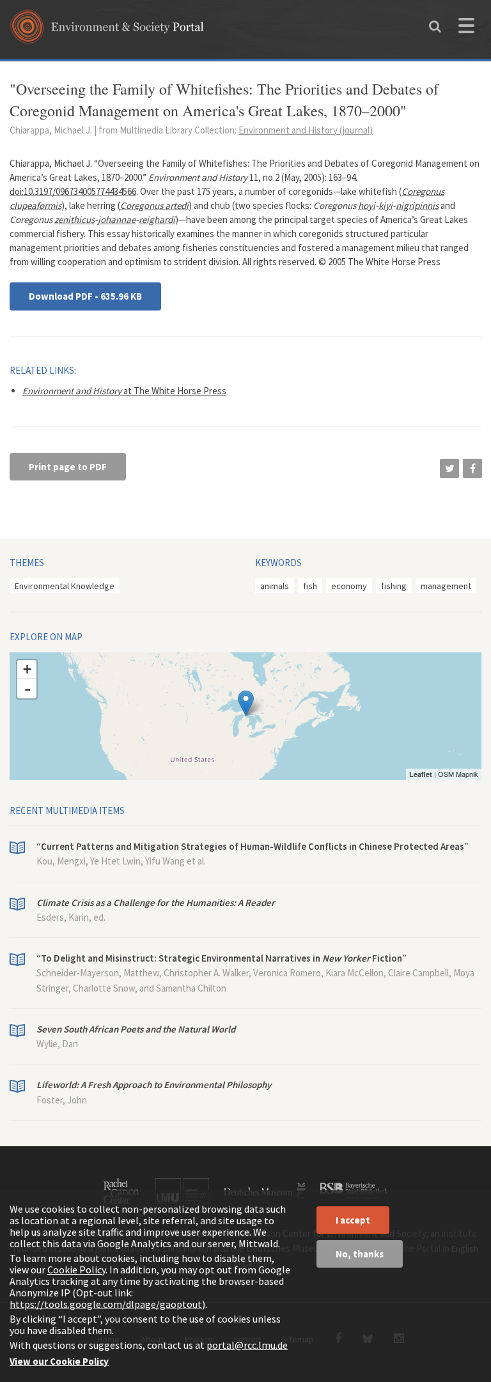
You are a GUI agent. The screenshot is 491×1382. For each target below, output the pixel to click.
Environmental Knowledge (64, 586)
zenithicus (74, 219)
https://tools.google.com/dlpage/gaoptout (106, 1304)
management (446, 586)
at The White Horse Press (124, 391)
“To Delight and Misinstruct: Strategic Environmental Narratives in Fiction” (221, 958)
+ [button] (27, 669)
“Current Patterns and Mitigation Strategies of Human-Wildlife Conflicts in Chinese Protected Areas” (252, 846)
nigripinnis (417, 205)
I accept (353, 1220)
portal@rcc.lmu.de (247, 1345)
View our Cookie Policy (59, 1361)
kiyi (385, 205)
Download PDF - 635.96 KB (85, 296)
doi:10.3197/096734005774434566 (73, 191)
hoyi (366, 205)
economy (349, 586)
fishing (394, 586)
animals (274, 586)
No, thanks (360, 1254)
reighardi (157, 219)
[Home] (107, 31)
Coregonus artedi (154, 205)
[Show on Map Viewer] (246, 703)
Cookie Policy (76, 1269)
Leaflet (420, 774)
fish (310, 586)
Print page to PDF (68, 467)
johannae (117, 219)
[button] (449, 468)
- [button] (27, 689)
